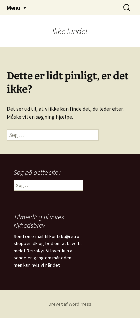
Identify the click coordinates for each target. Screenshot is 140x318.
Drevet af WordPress (70, 304)
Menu (13, 7)
